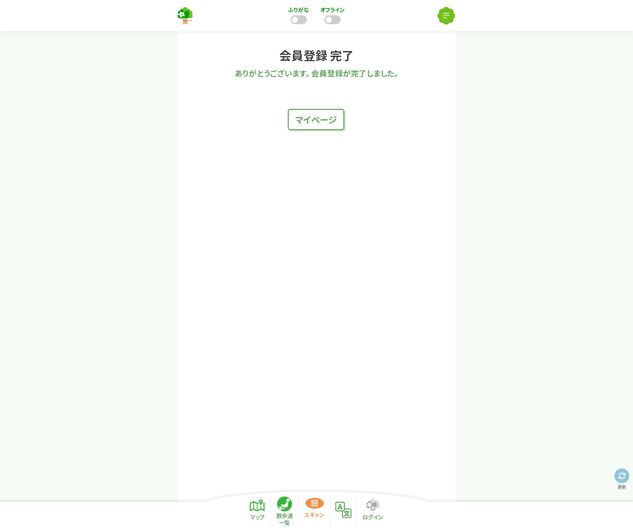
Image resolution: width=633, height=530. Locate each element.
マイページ (316, 119)
